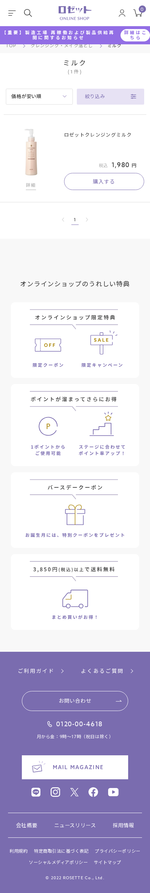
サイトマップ (107, 862)
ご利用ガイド (36, 671)
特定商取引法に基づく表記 (61, 851)
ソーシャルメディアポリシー (58, 862)
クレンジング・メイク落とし (62, 46)
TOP (11, 46)
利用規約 (18, 851)
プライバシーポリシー (118, 851)
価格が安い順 (26, 96)
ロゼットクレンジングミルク (98, 135)
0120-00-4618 (79, 724)
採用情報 (123, 825)
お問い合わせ (75, 700)
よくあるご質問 (102, 671)
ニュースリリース (75, 825)
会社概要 (26, 825)
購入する (104, 181)
